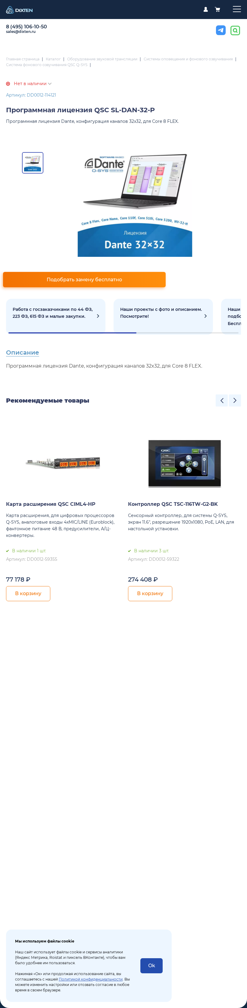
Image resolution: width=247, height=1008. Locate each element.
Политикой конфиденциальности (91, 979)
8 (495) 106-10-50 (26, 27)
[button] (222, 400)
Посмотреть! (163, 317)
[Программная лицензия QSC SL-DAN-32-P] (135, 199)
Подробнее (55, 317)
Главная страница (22, 59)
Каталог (53, 59)
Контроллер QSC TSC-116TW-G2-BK (173, 504)
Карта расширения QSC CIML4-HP (50, 504)
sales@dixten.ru (21, 31)
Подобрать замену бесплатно (84, 279)
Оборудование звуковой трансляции (102, 59)
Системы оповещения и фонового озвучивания (188, 59)
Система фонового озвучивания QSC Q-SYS (46, 64)
